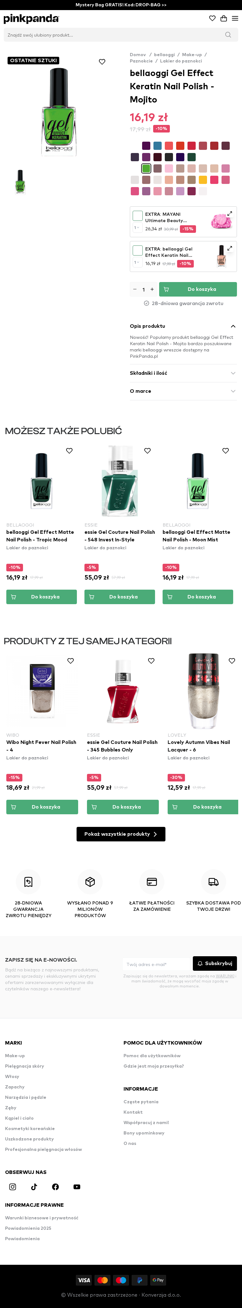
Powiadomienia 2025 (28, 1228)
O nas (130, 1143)
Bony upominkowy (144, 1133)
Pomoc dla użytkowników (152, 1056)
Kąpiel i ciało (19, 1118)
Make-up (192, 55)
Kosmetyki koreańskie (30, 1129)
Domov (141, 55)
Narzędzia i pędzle (25, 1097)
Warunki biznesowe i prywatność (41, 1218)
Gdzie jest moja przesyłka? (154, 1066)
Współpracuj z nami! (146, 1123)
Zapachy (15, 1087)
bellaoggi (164, 55)
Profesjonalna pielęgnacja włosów (43, 1149)
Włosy (12, 1077)
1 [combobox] (135, 227)
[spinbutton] (143, 289)
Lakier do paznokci (181, 61)
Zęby (10, 1108)
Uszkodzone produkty (29, 1139)
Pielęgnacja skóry (24, 1066)
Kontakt (133, 1112)
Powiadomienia (22, 1239)
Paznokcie (141, 61)
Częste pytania (141, 1102)
